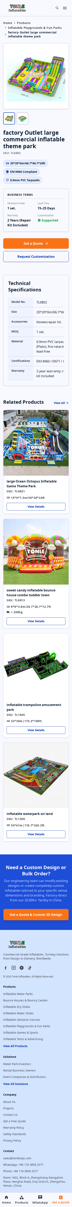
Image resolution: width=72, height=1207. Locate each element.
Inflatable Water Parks (18, 994)
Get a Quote (33, 243)
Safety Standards (14, 1134)
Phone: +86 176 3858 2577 (20, 1171)
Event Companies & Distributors (24, 1077)
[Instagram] (13, 967)
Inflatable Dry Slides (16, 1007)
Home (7, 23)
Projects (8, 1108)
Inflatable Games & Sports (20, 1032)
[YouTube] (21, 967)
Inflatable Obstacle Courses (21, 1020)
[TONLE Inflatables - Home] (17, 8)
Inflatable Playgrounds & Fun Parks (35, 28)
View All (59, 403)
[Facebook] (5, 967)
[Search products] (57, 8)
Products (24, 23)
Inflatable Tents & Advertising (23, 1039)
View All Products (15, 1046)
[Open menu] (65, 8)
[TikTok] (29, 967)
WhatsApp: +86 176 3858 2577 (23, 1165)
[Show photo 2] (22, 118)
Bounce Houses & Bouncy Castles (25, 1000)
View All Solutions (15, 1084)
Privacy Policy (12, 1140)
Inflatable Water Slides (18, 1013)
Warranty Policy (13, 1127)
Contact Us (10, 1115)
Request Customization (36, 256)
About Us (9, 1102)
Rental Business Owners (19, 1070)
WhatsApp (40, 1202)
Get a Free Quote (14, 1121)
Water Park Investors (17, 1064)
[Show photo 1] (9, 118)
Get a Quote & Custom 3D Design (36, 914)
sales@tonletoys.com (17, 1158)
